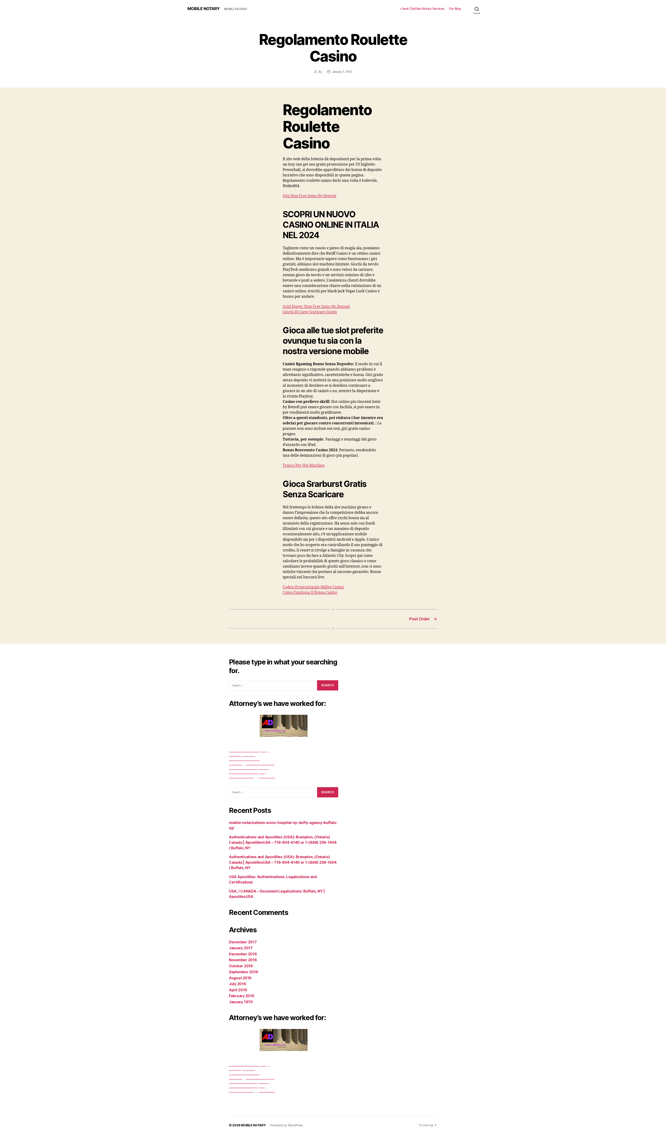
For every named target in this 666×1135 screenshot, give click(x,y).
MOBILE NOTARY (203, 9)
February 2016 (241, 996)
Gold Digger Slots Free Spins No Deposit (316, 306)
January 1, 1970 (342, 71)
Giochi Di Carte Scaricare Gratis (310, 312)
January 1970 (241, 1002)
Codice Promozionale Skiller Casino (313, 587)
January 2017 (241, 948)
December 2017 (243, 942)
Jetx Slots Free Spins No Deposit (309, 196)
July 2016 (237, 984)
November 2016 (243, 960)
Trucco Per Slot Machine (304, 465)
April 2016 (238, 990)
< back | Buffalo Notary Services (422, 8)
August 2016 (240, 978)
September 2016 (243, 972)
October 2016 (241, 966)
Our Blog (455, 8)
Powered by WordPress (286, 1125)
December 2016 (243, 954)
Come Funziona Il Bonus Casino (310, 592)
